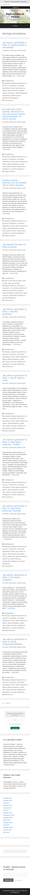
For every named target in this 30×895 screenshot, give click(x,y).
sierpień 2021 (7, 798)
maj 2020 (6, 825)
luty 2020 (6, 832)
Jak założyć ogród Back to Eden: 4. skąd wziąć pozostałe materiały (14, 508)
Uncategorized (9, 81)
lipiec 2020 (6, 820)
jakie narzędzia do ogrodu (16, 90)
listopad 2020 (7, 813)
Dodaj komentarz (9, 171)
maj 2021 (6, 803)
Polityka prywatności (18, 880)
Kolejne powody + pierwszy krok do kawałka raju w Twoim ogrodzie (14, 182)
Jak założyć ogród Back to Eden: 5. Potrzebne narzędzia (14, 577)
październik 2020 (8, 815)
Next (8, 703)
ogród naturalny (16, 95)
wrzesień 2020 (8, 817)
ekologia (7, 83)
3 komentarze (8, 100)
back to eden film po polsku (13, 280)
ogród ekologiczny (21, 93)
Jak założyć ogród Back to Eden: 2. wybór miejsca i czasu (14, 377)
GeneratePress (15, 892)
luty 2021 (6, 810)
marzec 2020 (7, 830)
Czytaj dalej (20, 76)
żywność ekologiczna (17, 169)
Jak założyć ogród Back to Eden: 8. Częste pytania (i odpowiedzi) (14, 45)
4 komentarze (8, 300)
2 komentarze (8, 566)
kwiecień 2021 (7, 805)
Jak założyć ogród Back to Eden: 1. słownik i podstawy (14, 311)
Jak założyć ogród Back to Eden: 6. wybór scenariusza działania (14, 641)
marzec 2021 (7, 808)
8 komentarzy (8, 694)
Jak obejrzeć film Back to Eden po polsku (14, 245)
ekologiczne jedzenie (17, 83)
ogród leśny (6, 95)
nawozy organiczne (8, 93)
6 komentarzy (8, 366)
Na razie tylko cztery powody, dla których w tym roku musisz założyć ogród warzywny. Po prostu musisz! (13, 114)
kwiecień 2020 (8, 827)
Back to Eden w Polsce (15, 15)
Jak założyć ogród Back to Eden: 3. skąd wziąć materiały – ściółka (14, 442)
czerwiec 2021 (7, 800)
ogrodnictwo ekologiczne (10, 98)
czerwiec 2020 (8, 822)
